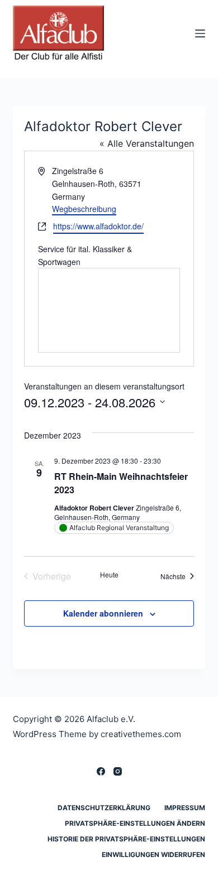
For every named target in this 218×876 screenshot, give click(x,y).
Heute (109, 574)
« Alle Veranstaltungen (146, 143)
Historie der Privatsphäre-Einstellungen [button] (126, 839)
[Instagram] (117, 771)
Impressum (184, 807)
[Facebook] (101, 771)
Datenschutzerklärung (104, 807)
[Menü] (200, 33)
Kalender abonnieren (103, 613)
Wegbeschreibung (84, 208)
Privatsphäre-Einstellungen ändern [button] (135, 823)
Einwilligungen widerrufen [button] (153, 854)
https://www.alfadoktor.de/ (98, 226)
